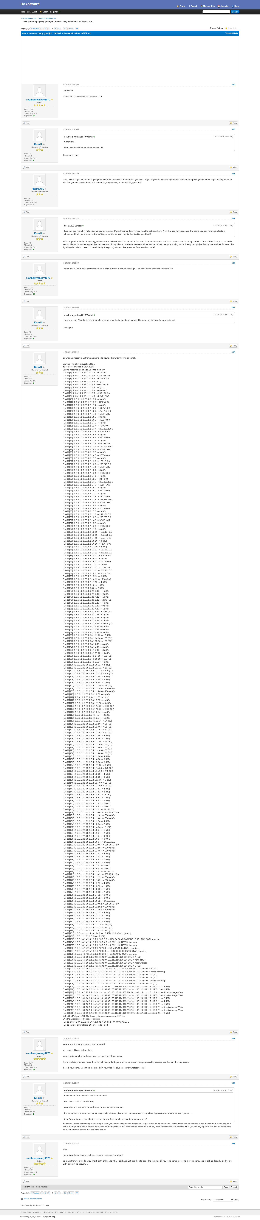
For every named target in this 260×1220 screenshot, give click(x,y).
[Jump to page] (77, 28)
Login (45, 12)
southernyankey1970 (38, 99)
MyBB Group (50, 1217)
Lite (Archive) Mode (76, 1212)
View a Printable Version (33, 1199)
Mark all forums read (94, 1212)
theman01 (38, 188)
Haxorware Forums (28, 19)
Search (194, 6)
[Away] (52, 100)
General (41, 19)
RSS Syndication (112, 1212)
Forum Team (26, 1212)
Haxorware (48, 1212)
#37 (233, 352)
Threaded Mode (231, 33)
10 (65, 29)
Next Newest (41, 1187)
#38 (233, 1038)
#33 (233, 174)
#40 (233, 1143)
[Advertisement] (130, 59)
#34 (233, 218)
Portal (182, 6)
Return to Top (60, 1212)
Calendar (224, 6)
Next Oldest (29, 1187)
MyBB (32, 1217)
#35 (233, 263)
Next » (70, 29)
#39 (233, 1083)
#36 (233, 307)
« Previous (35, 29)
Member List (209, 6)
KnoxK (38, 144)
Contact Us (37, 1212)
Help (236, 6)
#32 (233, 129)
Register (54, 12)
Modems (49, 19)
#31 (233, 85)
